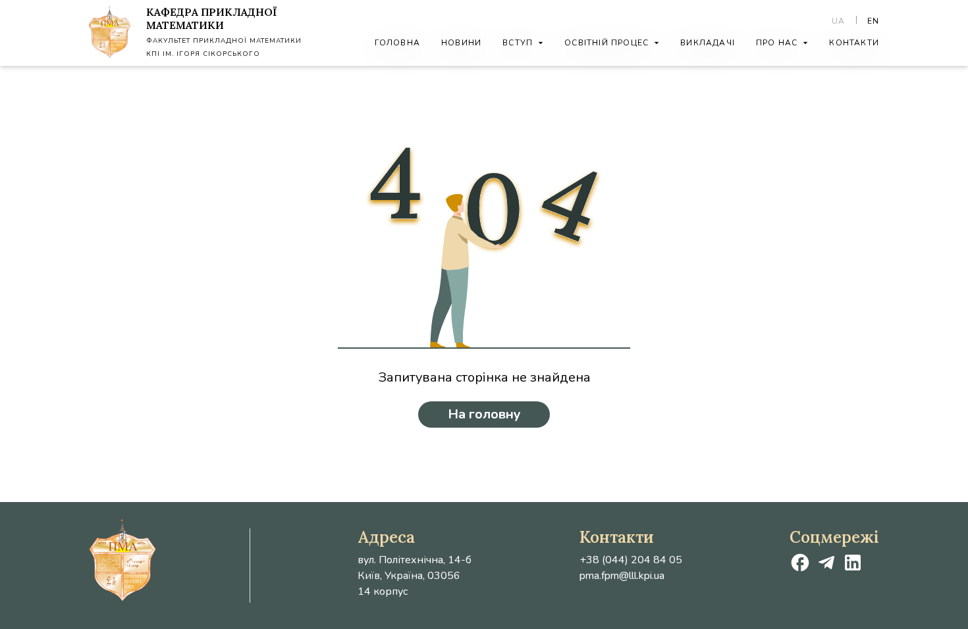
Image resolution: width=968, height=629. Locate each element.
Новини (461, 43)
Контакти (854, 43)
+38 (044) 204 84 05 (630, 560)
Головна (397, 43)
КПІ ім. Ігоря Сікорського (203, 54)
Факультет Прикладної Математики (224, 40)
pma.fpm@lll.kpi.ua (621, 575)
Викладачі (707, 43)
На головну (484, 414)
